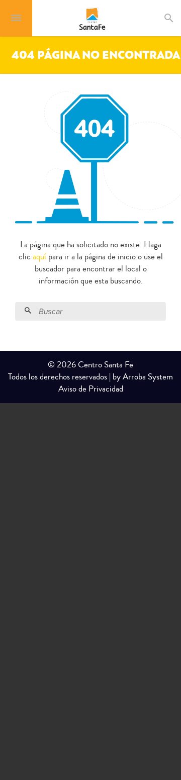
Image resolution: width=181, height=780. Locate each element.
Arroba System (148, 376)
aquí (39, 256)
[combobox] (177, 18)
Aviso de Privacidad (90, 388)
